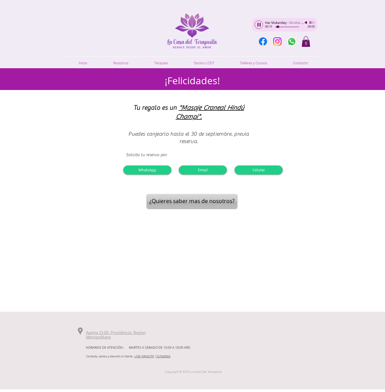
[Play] (259, 24)
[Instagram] (277, 41)
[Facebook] (262, 41)
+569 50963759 (144, 356)
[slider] (312, 22)
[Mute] (306, 22)
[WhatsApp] (291, 41)
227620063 (163, 356)
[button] (305, 41)
